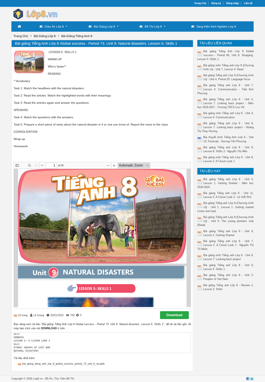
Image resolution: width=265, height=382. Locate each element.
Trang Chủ (200, 3)
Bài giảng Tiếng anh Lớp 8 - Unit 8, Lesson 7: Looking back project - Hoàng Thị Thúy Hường (225, 127)
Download (174, 315)
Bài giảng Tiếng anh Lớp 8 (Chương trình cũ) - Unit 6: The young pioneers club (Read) (225, 221)
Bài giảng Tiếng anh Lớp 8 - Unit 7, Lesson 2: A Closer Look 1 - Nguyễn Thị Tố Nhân (225, 245)
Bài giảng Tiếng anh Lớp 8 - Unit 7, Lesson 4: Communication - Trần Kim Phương (225, 89)
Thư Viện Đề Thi (64, 378)
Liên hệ (248, 3)
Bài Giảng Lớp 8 (104, 26)
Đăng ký (216, 3)
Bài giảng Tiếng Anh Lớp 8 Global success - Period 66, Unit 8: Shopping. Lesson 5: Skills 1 (225, 55)
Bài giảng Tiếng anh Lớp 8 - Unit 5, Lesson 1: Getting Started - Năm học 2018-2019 (225, 183)
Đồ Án (49, 378)
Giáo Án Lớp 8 (54, 26)
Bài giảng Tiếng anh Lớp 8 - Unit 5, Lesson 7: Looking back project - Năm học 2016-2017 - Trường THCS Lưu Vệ (225, 103)
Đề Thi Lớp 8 (153, 26)
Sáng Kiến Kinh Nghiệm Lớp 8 (216, 26)
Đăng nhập (232, 3)
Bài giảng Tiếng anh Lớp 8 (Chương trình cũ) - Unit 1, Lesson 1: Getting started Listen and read (225, 206)
